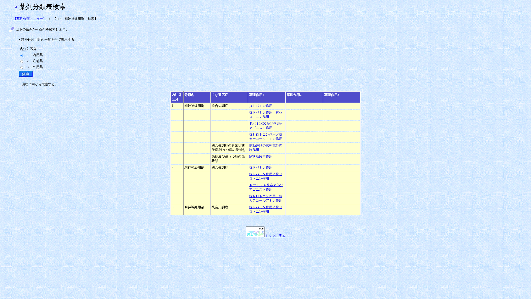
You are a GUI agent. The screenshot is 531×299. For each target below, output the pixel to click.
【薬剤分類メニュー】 (29, 19)
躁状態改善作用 (260, 156)
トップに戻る (274, 236)
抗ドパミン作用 (260, 106)
